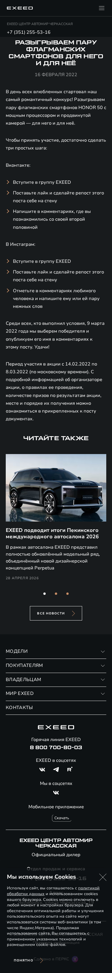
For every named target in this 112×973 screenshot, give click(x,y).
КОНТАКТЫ (19, 707)
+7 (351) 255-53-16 (29, 32)
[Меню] (101, 8)
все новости (51, 613)
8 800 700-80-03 (56, 747)
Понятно (23, 960)
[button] (44, 594)
